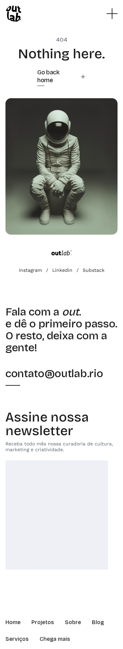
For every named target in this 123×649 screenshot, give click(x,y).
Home (12, 622)
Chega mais (55, 639)
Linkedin (62, 270)
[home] (13, 13)
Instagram (30, 270)
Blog (98, 622)
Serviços (17, 639)
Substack (94, 270)
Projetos (42, 622)
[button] (112, 13)
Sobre (73, 622)
